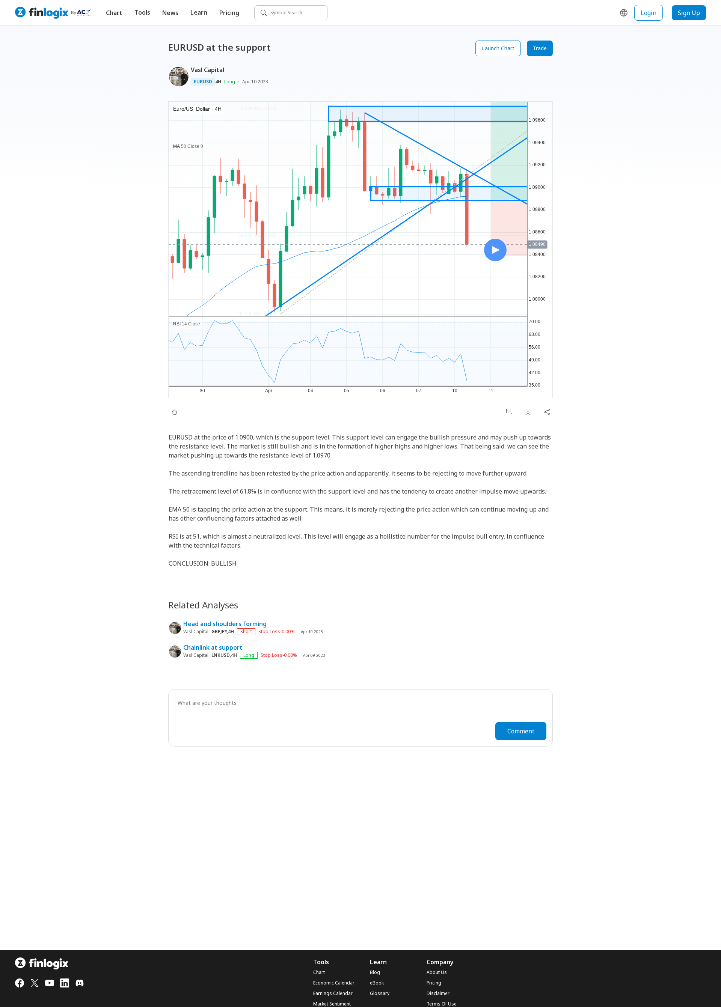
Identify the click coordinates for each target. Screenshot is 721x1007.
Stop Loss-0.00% (276, 632)
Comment (520, 731)
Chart (114, 13)
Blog (375, 972)
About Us (437, 972)
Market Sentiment (332, 1004)
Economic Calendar (333, 983)
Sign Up (689, 13)
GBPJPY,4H (222, 632)
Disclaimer (438, 993)
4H (218, 82)
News (170, 13)
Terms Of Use (442, 1004)
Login (648, 13)
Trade (540, 48)
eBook (377, 983)
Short (246, 631)
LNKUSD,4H (224, 655)
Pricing (229, 13)
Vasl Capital (207, 70)
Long (229, 81)
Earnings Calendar (333, 993)
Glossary (379, 993)
